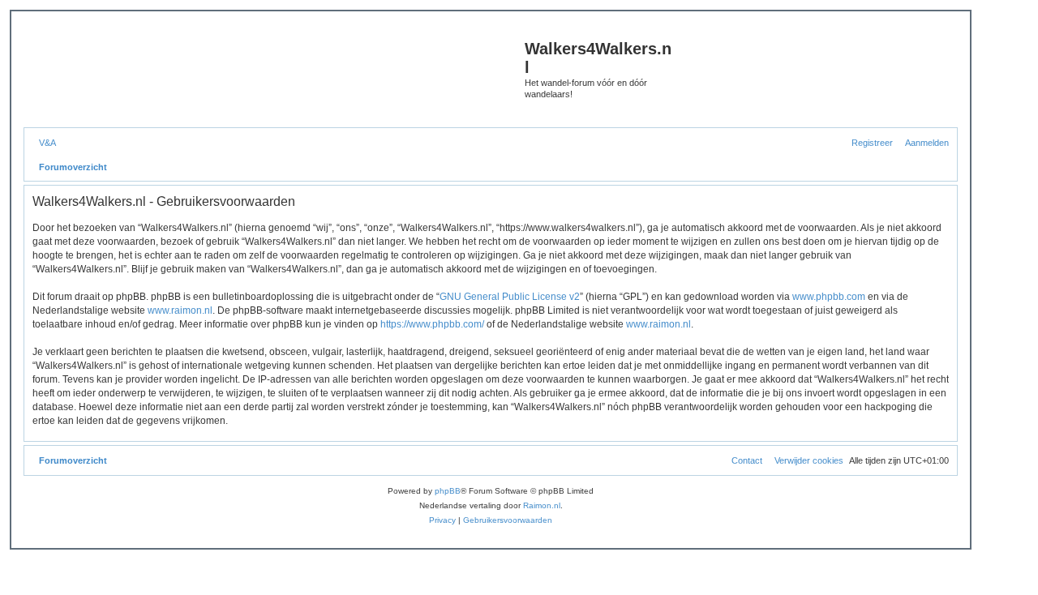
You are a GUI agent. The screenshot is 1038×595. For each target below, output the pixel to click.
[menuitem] (44, 142)
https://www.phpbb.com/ (432, 324)
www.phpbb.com (828, 296)
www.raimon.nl (180, 310)
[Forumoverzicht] (276, 74)
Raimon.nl (541, 505)
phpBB (448, 490)
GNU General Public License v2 (510, 296)
